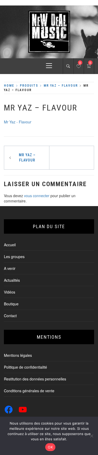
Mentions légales (18, 355)
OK (50, 447)
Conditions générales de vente (29, 390)
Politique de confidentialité (25, 367)
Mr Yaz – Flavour (27, 157)
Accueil (10, 244)
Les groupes (14, 256)
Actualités (12, 280)
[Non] (91, 435)
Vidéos (9, 292)
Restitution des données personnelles (35, 378)
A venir (9, 268)
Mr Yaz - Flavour (17, 121)
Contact (10, 315)
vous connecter (36, 195)
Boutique (11, 303)
